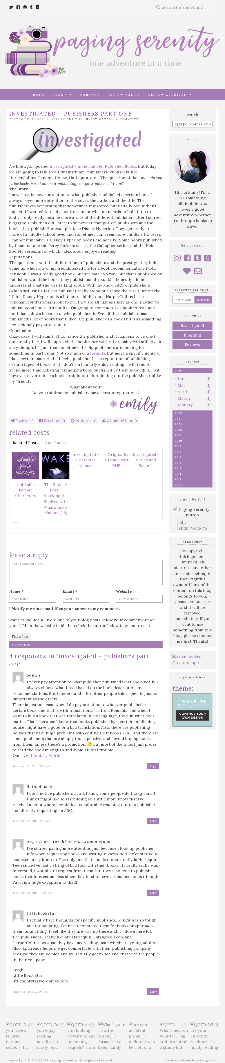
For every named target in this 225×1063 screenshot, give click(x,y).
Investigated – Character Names (86, 460)
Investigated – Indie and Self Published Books (93, 166)
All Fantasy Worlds (44, 755)
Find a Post (20, 636)
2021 (178, 435)
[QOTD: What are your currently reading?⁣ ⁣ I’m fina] (205, 1036)
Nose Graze (206, 1060)
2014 (178, 473)
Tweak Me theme (177, 1060)
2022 (178, 429)
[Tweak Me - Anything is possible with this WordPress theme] (192, 709)
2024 (178, 418)
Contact (90, 94)
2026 (178, 370)
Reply (153, 766)
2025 (178, 413)
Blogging (192, 335)
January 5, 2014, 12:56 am (30, 991)
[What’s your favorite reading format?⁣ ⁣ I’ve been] (112, 1036)
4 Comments (128, 119)
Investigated (97, 119)
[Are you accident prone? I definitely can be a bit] (143, 1036)
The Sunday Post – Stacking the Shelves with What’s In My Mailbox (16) (56, 498)
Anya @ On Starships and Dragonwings (68, 841)
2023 (178, 424)
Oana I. (34, 675)
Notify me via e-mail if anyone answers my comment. (66, 608)
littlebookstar (42, 913)
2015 (178, 468)
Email (70, 591)
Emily (72, 119)
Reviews (192, 344)
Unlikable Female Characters (25, 490)
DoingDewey (39, 786)
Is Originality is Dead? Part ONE (116, 460)
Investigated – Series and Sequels (146, 460)
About (61, 94)
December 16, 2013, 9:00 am (32, 766)
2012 (178, 484)
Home (39, 94)
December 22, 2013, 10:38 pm (32, 892)
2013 (178, 479)
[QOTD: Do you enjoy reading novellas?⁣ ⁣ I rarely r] (51, 1036)
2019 (178, 446)
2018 (178, 451)
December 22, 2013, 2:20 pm (32, 820)
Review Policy (124, 94)
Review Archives (169, 94)
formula (97, 353)
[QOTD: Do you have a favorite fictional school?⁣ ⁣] (20, 1036)
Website (124, 591)
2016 (178, 462)
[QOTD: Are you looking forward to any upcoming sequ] (81, 1036)
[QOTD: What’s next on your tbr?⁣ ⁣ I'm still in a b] (174, 1036)
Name (16, 591)
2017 (178, 457)
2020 (178, 440)
